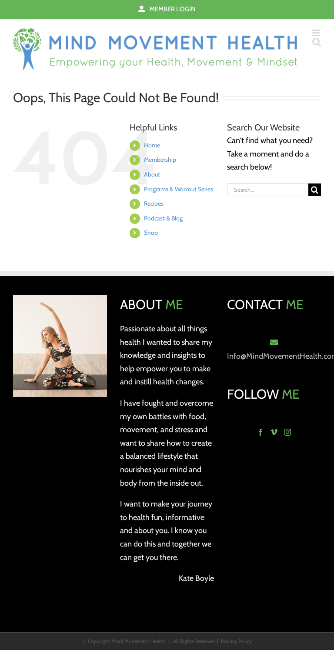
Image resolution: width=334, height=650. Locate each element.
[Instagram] (287, 432)
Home (152, 145)
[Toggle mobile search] (316, 42)
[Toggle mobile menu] (316, 32)
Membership (160, 159)
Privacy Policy (236, 641)
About (152, 174)
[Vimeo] (274, 432)
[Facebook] (260, 432)
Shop (151, 233)
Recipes (154, 203)
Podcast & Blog (163, 218)
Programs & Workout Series (178, 189)
